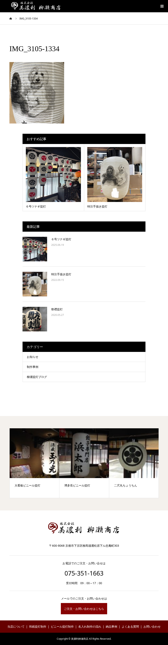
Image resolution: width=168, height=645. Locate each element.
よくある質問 (130, 626)
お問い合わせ (152, 626)
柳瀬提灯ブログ (37, 377)
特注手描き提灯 (61, 274)
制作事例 (32, 367)
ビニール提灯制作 (62, 626)
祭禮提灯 (57, 309)
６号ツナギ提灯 (61, 239)
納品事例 (111, 626)
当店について (16, 626)
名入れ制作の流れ (89, 626)
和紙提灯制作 (37, 626)
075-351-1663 (84, 573)
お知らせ (32, 357)
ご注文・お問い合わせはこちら (84, 609)
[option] (34, 463)
